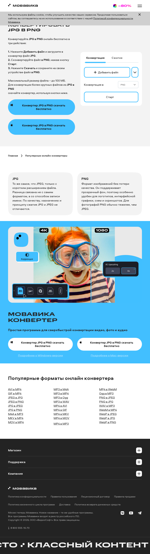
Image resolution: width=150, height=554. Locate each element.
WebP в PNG (107, 422)
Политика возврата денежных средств (97, 504)
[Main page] (23, 6)
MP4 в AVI (60, 406)
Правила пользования (64, 496)
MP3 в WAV (61, 402)
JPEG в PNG (16, 402)
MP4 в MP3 (61, 424)
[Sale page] (122, 6)
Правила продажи (124, 496)
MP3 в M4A (61, 389)
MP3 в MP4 (61, 393)
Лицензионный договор (95, 496)
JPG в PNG (15, 410)
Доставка (64, 504)
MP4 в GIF (60, 410)
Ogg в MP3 (106, 393)
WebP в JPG (107, 418)
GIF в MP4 (14, 393)
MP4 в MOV (61, 418)
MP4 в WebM (108, 389)
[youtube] (131, 513)
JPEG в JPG (15, 397)
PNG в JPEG (107, 397)
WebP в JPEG (108, 414)
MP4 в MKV (61, 414)
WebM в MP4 (108, 410)
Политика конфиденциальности (27, 496)
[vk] (122, 513)
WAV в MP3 (107, 406)
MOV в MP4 (16, 422)
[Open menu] (140, 6)
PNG (123, 84)
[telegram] (140, 513)
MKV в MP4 (15, 418)
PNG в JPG (106, 402)
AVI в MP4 (14, 389)
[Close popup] (139, 18)
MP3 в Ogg (61, 397)
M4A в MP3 (15, 414)
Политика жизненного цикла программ (31, 504)
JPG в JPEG (15, 406)
